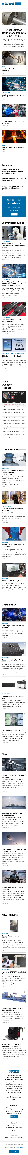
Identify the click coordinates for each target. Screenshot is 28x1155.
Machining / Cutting (14, 27)
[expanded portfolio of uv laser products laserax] (14, 685)
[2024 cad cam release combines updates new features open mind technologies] (14, 534)
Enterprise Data (6, 92)
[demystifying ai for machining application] (14, 271)
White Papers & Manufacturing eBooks (13, 353)
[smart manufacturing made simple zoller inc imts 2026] (14, 925)
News (3, 66)
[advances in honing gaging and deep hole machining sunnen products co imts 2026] (14, 1033)
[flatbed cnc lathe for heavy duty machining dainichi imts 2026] (14, 997)
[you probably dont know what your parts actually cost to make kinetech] (14, 110)
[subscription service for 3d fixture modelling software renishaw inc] (14, 570)
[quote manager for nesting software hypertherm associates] (14, 497)
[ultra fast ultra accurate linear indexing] (14, 309)
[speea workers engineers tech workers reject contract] (14, 764)
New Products (6, 468)
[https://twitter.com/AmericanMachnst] (15, 1130)
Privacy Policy (19, 1147)
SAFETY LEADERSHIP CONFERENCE (14, 1137)
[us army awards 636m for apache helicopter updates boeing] (14, 876)
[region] (14, 1148)
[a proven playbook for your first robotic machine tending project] (14, 233)
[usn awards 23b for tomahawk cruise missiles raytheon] (14, 802)
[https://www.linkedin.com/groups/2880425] (12, 1130)
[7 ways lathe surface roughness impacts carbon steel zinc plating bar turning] (14, 18)
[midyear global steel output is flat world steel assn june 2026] (14, 136)
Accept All (14, 1151)
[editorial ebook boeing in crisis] (14, 345)
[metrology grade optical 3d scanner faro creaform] (14, 615)
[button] (3, 4)
